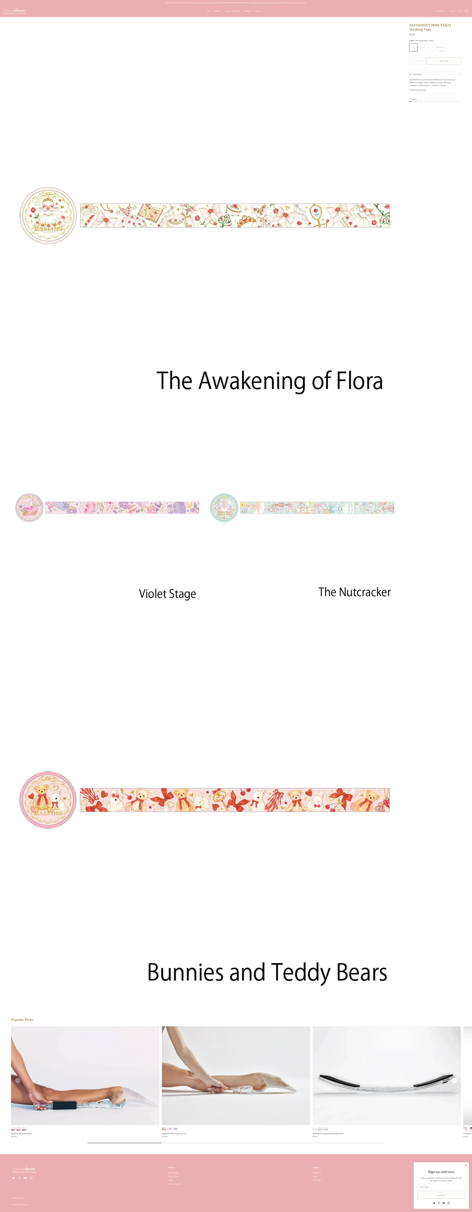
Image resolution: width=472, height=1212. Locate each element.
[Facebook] (439, 1203)
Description (417, 74)
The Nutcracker (431, 47)
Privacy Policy (173, 1176)
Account (452, 11)
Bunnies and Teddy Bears (440, 47)
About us (247, 11)
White (13, 1129)
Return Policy (173, 1173)
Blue (24, 1129)
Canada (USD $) (17, 1198)
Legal (170, 1180)
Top (208, 11)
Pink (18, 1129)
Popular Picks (22, 1020)
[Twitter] (434, 1203)
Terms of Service (174, 1184)
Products (217, 11)
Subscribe (441, 1195)
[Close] (466, 1165)
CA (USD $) (439, 11)
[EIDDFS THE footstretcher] (85, 1075)
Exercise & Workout (232, 11)
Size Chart (317, 1180)
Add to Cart (443, 61)
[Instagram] (448, 1203)
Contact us (259, 11)
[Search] (460, 11)
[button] (18, 1080)
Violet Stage (422, 47)
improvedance (22, 1205)
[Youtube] (443, 1203)
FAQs (315, 1176)
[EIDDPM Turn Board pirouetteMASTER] (387, 1075)
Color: (421, 41)
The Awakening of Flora (413, 47)
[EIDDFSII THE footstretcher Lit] (236, 1075)
